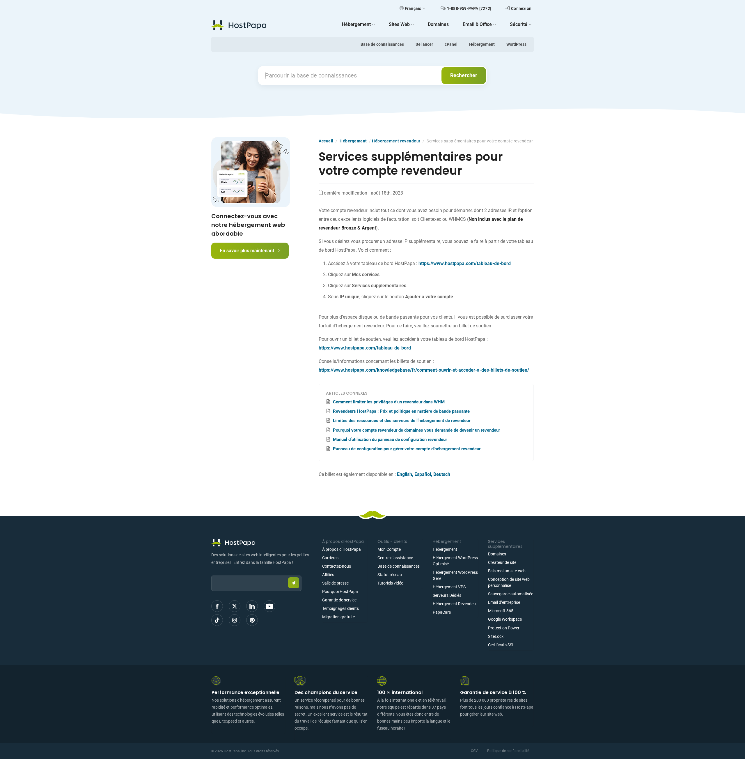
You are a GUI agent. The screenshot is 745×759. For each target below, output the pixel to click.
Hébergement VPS (449, 587)
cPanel (451, 44)
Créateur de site (502, 562)
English (404, 474)
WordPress (516, 44)
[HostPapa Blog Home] (238, 25)
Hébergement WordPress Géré (455, 575)
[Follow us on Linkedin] (252, 606)
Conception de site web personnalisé (509, 582)
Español (422, 474)
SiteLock (495, 636)
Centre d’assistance (395, 557)
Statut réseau (389, 574)
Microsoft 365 (500, 610)
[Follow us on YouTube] (269, 606)
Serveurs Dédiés (447, 595)
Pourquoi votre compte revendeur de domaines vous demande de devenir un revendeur (416, 430)
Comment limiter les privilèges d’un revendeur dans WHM (389, 402)
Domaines (497, 554)
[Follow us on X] (234, 606)
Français (413, 8)
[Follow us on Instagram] (234, 620)
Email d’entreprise (504, 602)
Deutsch (441, 474)
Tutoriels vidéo (390, 583)
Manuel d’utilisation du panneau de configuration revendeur (390, 439)
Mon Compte (389, 549)
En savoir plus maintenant (247, 250)
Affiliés (328, 574)
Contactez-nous (336, 566)
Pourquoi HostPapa (340, 591)
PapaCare (442, 612)
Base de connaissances (382, 44)
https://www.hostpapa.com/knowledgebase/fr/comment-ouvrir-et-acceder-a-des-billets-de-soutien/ (424, 370)
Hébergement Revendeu (454, 603)
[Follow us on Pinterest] (252, 620)
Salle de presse (335, 583)
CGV (474, 751)
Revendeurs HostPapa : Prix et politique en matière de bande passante (401, 411)
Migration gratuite (338, 617)
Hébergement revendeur (396, 141)
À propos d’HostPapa (341, 549)
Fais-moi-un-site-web (507, 571)
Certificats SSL (501, 644)
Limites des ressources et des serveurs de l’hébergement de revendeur (401, 420)
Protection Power (503, 628)
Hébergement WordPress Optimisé (455, 560)
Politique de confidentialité (508, 751)
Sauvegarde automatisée (510, 594)
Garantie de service (339, 600)
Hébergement (482, 44)
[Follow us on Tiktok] (217, 620)
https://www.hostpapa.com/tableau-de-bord (464, 263)
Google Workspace (505, 619)
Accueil (326, 141)
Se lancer (424, 44)
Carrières (330, 557)
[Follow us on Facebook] (217, 606)
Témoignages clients (340, 608)
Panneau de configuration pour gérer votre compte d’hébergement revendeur (406, 448)
